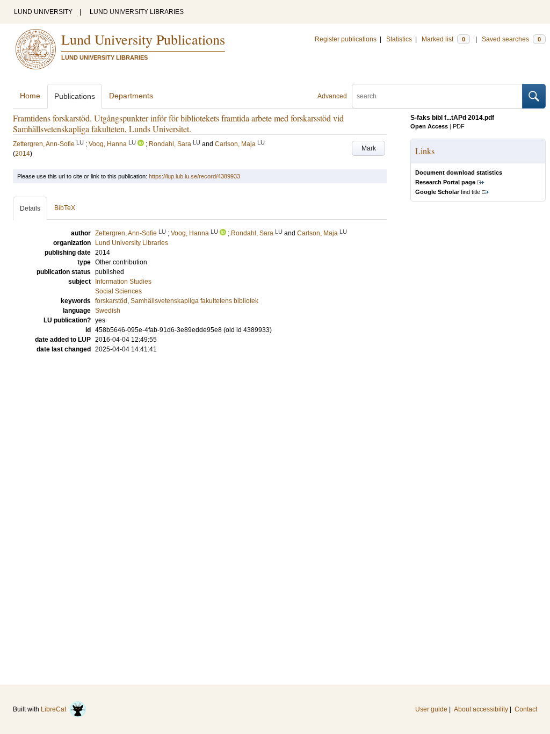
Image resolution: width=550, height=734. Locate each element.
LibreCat (55, 709)
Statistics (399, 39)
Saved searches (511, 39)
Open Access (429, 126)
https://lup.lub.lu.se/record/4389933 (194, 176)
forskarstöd (111, 301)
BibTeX (64, 208)
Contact (526, 709)
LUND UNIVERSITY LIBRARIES (137, 12)
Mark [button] (368, 148)
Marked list (443, 39)
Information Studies (123, 281)
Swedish (107, 310)
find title (447, 192)
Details (30, 208)
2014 (22, 153)
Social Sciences (118, 291)
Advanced (332, 96)
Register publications (346, 39)
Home (30, 95)
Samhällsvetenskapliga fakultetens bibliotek (194, 301)
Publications (74, 96)
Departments (131, 95)
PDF (459, 126)
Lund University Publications (143, 39)
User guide (431, 709)
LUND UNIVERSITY (43, 12)
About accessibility (481, 709)
